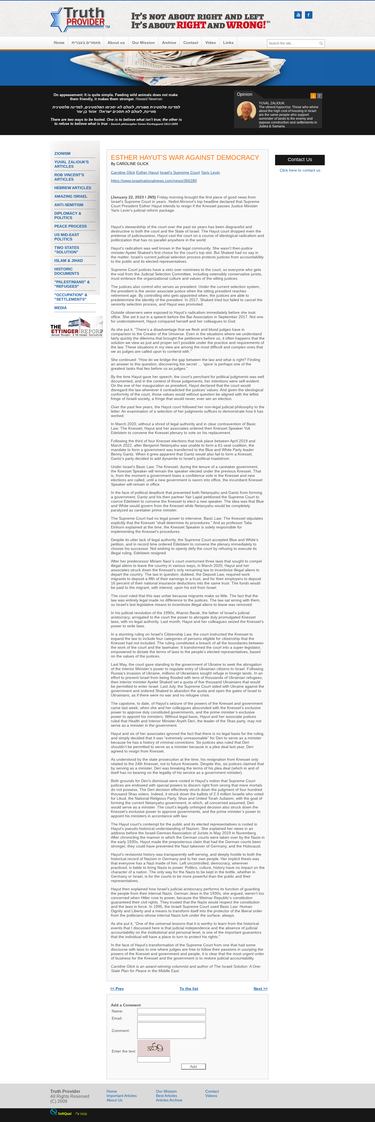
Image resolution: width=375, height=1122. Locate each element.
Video (210, 42)
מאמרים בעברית (86, 42)
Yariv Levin (210, 172)
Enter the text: (124, 1051)
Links (228, 42)
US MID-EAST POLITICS (66, 237)
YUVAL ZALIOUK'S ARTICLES (71, 164)
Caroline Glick (123, 172)
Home (59, 42)
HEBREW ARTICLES (72, 188)
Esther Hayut (147, 172)
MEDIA (60, 308)
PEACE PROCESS (70, 226)
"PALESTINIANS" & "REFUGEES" (72, 284)
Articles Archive (169, 1100)
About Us (114, 1100)
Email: (117, 1018)
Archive (169, 42)
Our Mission (143, 42)
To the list (189, 988)
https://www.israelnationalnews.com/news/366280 (154, 180)
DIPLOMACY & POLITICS (67, 215)
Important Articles (122, 1095)
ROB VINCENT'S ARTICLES (69, 177)
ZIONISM (62, 153)
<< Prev (117, 988)
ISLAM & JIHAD (68, 260)
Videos (211, 1095)
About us (116, 42)
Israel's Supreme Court (180, 172)
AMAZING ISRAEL (71, 196)
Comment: (121, 1030)
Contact (190, 42)
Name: (117, 1011)
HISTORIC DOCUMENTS (66, 271)
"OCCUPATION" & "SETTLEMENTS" (70, 297)
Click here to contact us (300, 170)
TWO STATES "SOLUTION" (66, 249)
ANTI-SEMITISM (68, 205)
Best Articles (166, 1095)
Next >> (261, 988)
